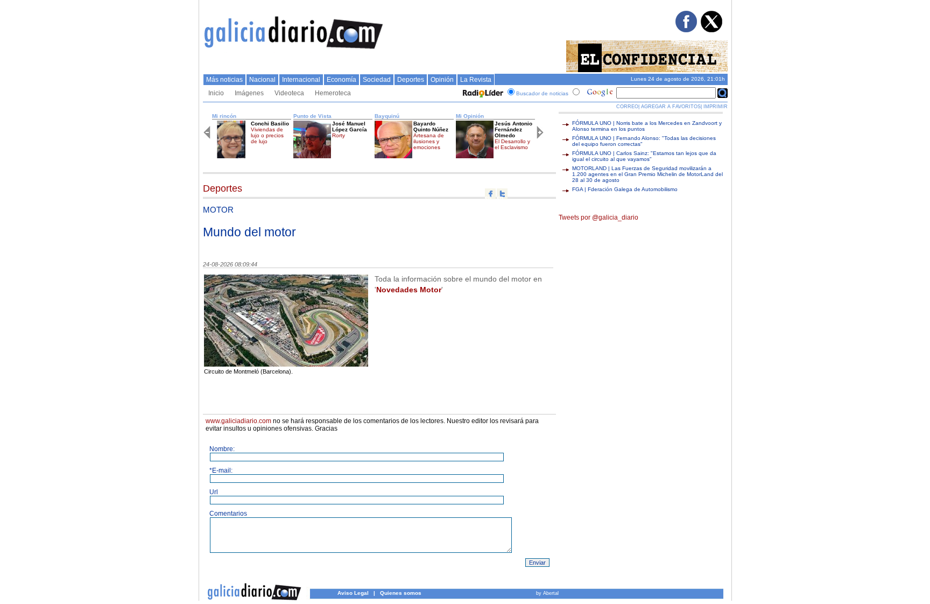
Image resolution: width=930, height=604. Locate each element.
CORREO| (627, 106)
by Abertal (547, 593)
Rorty (338, 135)
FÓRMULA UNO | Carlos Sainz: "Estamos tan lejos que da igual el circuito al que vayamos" (644, 156)
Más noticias (224, 79)
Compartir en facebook (490, 193)
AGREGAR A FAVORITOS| (671, 106)
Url (213, 492)
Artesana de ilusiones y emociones (428, 141)
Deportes (410, 79)
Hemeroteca (333, 93)
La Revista (475, 79)
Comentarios (228, 513)
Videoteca (289, 93)
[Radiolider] (481, 93)
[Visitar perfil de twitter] (711, 30)
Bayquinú (387, 116)
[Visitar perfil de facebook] (685, 30)
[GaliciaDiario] (294, 51)
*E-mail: (220, 470)
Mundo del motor (249, 232)
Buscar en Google (722, 93)
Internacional (301, 79)
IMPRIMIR (715, 106)
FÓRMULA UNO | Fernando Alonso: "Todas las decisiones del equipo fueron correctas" (644, 141)
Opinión (442, 79)
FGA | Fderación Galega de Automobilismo (625, 189)
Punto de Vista (312, 116)
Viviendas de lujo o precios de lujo (267, 135)
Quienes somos (400, 593)
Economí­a (341, 79)
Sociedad (377, 79)
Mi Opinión (470, 116)
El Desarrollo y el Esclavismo (512, 144)
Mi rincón (224, 116)
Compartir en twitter (502, 193)
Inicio (216, 93)
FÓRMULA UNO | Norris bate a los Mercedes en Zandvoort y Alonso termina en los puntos (647, 126)
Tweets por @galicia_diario (598, 217)
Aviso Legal (353, 593)
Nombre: (222, 449)
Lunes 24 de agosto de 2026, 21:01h (678, 79)
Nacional (262, 79)
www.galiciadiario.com (238, 421)
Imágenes (249, 93)
